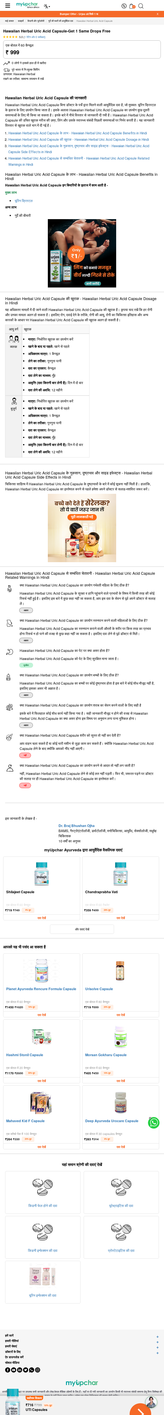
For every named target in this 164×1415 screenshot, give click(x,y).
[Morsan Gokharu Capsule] (120, 1036)
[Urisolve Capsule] (120, 970)
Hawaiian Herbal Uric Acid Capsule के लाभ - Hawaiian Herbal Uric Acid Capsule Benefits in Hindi (77, 133)
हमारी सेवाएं (11, 1346)
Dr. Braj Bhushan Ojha (77, 825)
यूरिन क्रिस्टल (24, 201)
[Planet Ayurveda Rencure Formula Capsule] (41, 970)
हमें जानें (9, 1335)
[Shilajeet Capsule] (41, 873)
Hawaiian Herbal (24, 74)
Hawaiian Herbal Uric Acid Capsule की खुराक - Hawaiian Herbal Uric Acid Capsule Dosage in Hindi (78, 140)
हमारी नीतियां (12, 1340)
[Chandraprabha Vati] (120, 873)
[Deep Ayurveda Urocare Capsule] (120, 1102)
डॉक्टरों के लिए (12, 1351)
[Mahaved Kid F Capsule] (41, 1102)
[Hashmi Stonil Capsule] (41, 1036)
